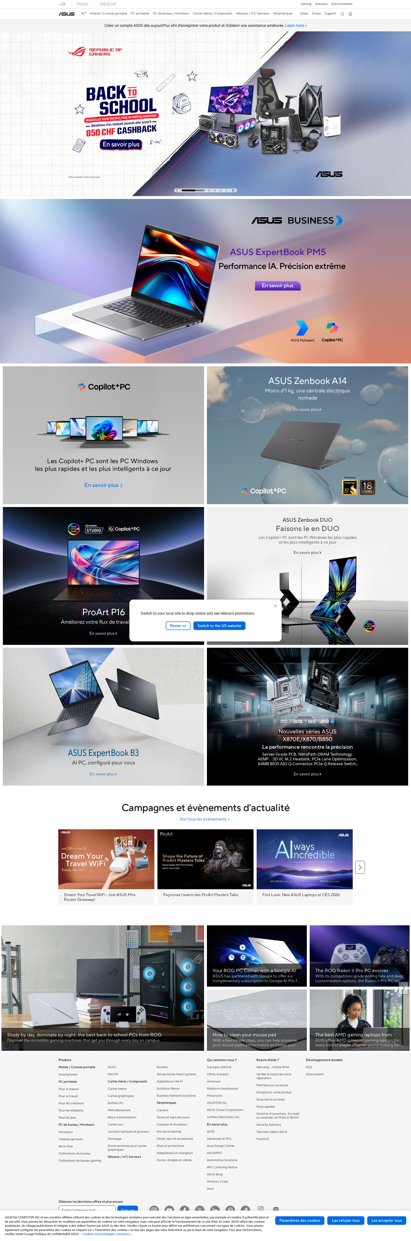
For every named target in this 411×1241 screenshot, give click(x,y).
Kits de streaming (169, 1132)
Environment (315, 1074)
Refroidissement (119, 1110)
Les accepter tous (387, 1220)
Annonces (214, 1081)
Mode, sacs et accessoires (175, 1139)
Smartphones (68, 1075)
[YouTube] (169, 1210)
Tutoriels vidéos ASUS (271, 1132)
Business (321, 4)
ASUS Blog (215, 1174)
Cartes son (115, 1124)
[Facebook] (184, 1210)
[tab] (177, 190)
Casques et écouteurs (172, 1124)
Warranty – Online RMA (272, 1067)
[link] (67, 14)
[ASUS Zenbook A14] (307, 435)
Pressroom (214, 1096)
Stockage (114, 1139)
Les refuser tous (346, 1220)
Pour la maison (69, 1089)
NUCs (112, 1067)
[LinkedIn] (215, 1210)
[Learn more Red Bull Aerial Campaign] (205, 195)
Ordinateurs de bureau (74, 1153)
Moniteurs (66, 1132)
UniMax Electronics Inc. (223, 1117)
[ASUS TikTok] (245, 1210)
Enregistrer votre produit (274, 1092)
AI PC (211, 1132)
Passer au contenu (61, 14)
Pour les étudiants (71, 1110)
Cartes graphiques (121, 1096)
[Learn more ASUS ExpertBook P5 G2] (205, 362)
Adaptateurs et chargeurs (175, 1153)
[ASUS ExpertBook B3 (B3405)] (103, 717)
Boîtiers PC (116, 1103)
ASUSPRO (214, 1153)
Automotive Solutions (222, 1160)
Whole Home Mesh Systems (176, 1074)
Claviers (162, 1110)
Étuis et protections (170, 1146)
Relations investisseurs (223, 1089)
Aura (210, 1189)
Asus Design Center (221, 1146)
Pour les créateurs (71, 1103)
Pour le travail (68, 1096)
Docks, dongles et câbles (174, 1160)
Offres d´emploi (218, 1074)
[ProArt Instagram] (260, 1210)
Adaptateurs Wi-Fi (170, 1081)
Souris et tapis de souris (173, 1117)
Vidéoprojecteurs (71, 1139)
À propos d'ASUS (219, 1067)
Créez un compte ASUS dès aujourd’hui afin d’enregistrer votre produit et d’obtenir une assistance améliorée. (204, 25)
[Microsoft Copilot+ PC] (103, 435)
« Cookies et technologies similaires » (106, 1234)
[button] (306, 4)
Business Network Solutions (176, 1096)
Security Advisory (268, 1125)
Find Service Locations (272, 1085)
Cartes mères (117, 1089)
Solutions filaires (168, 1089)
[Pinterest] (230, 1210)
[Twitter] (200, 1210)
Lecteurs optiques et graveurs (129, 1132)
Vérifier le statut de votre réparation (273, 1076)
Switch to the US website (219, 625)
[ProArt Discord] (276, 1210)
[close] (275, 606)
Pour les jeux (67, 1118)
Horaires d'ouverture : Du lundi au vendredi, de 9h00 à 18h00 (277, 1116)
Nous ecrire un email (270, 1099)
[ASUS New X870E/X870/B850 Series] (307, 717)
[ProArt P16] (103, 576)
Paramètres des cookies (299, 1220)
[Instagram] (154, 1210)
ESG (309, 1067)
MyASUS (262, 1139)
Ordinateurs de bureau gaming (80, 1161)
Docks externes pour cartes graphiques (127, 1148)
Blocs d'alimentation (122, 1117)
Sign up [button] (127, 1210)
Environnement (341, 4)
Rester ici (178, 625)
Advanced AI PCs (219, 1139)
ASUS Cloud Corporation (225, 1110)
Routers (162, 1067)
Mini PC (113, 1074)
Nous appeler (265, 1107)
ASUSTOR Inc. (217, 1103)
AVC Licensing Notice (222, 1167)
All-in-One (66, 1146)
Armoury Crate (217, 1181)
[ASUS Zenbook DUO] (307, 576)
